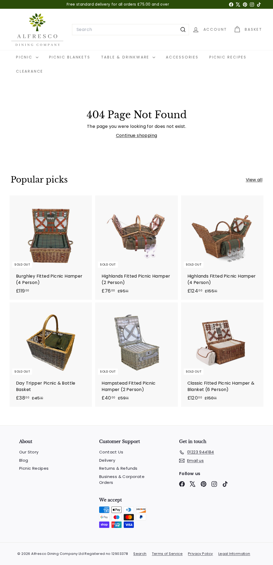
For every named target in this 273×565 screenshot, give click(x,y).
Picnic (25, 57)
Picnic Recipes (228, 57)
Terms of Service (167, 553)
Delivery (107, 460)
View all (254, 180)
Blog (23, 460)
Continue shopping (136, 135)
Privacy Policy (200, 553)
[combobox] (130, 29)
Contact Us (111, 452)
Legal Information (234, 553)
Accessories (182, 57)
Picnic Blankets (69, 57)
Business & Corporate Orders (121, 479)
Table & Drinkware (126, 57)
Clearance (29, 71)
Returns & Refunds (118, 468)
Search (139, 553)
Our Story (29, 452)
